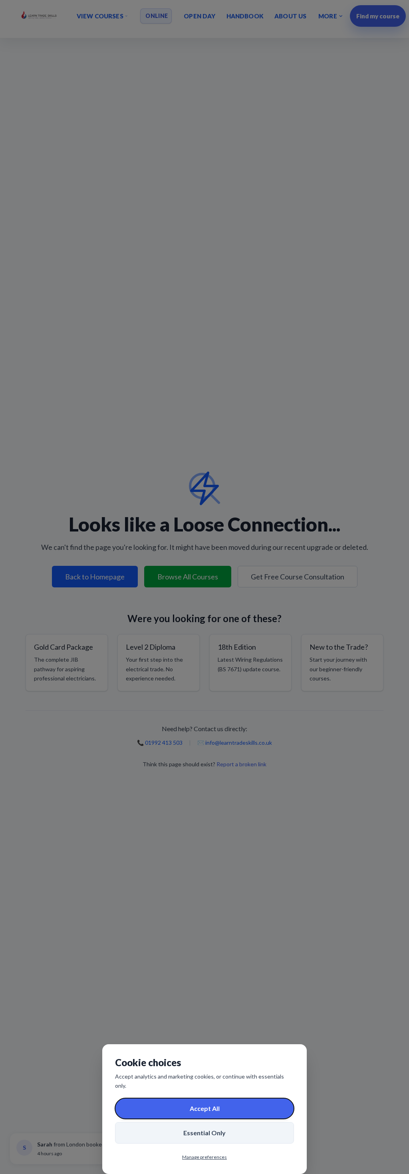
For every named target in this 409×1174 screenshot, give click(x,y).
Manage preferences (204, 1157)
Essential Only (204, 1132)
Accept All (205, 1108)
